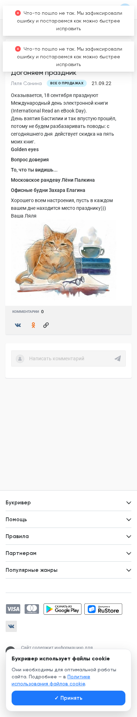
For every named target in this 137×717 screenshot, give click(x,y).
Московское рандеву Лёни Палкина (53, 180)
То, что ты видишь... (34, 170)
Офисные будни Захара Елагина (48, 190)
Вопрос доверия (30, 159)
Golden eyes (25, 149)
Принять (68, 698)
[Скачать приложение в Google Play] (62, 609)
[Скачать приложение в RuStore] (103, 609)
